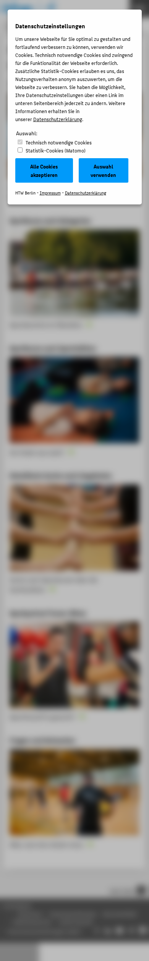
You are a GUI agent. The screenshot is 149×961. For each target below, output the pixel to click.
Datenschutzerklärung (57, 119)
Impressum (50, 193)
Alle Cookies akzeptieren (44, 170)
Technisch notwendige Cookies (59, 142)
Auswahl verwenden (103, 170)
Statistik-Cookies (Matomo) (56, 150)
